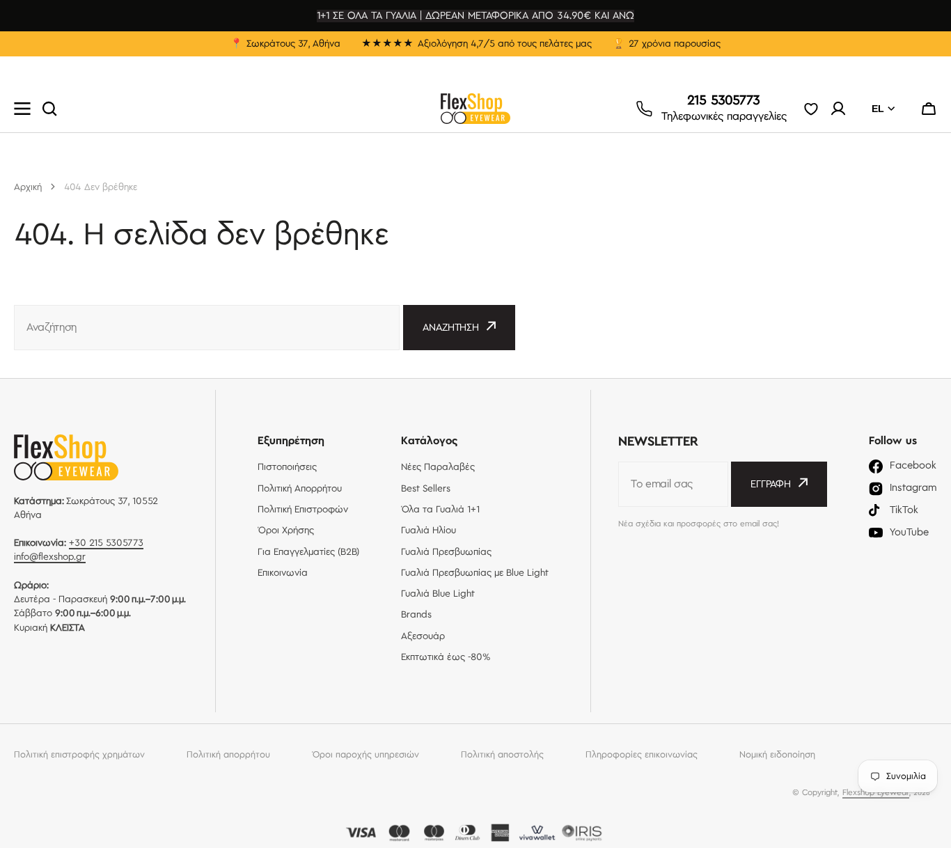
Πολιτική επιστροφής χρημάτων (79, 754)
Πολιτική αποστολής (502, 754)
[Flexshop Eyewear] (475, 108)
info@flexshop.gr (50, 557)
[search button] (49, 108)
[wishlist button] (811, 108)
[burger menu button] (22, 108)
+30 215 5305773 (106, 543)
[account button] (838, 108)
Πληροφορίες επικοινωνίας (641, 754)
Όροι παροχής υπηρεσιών (365, 754)
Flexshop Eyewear (875, 792)
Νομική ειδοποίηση (777, 754)
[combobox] (207, 327)
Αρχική (28, 187)
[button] (928, 108)
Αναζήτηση (451, 328)
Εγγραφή (770, 484)
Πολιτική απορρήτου (228, 754)
